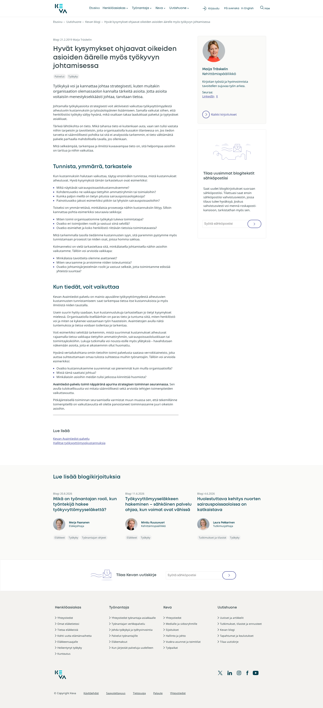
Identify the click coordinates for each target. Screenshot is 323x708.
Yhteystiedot (65, 618)
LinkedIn (208, 96)
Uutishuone (177, 8)
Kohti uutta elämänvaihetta (74, 635)
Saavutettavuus (115, 693)
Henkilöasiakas (114, 8)
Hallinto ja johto (176, 635)
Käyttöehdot (91, 693)
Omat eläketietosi (68, 624)
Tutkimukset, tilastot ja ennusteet (241, 624)
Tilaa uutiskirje (229, 641)
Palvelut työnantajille (125, 635)
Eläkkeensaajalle (67, 641)
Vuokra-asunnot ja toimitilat (183, 641)
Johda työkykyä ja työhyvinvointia (132, 629)
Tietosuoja (139, 693)
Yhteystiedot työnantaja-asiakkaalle (134, 618)
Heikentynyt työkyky (69, 647)
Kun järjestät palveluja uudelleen (132, 647)
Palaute (158, 693)
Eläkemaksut (119, 641)
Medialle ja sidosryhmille (181, 624)
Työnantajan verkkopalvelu (128, 624)
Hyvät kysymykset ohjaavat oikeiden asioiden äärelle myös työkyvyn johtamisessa (157, 22)
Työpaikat (172, 647)
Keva (159, 8)
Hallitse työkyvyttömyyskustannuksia (79, 443)
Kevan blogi (92, 22)
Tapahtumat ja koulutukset (236, 635)
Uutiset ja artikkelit (232, 618)
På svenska (231, 8)
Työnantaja (140, 8)
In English (247, 8)
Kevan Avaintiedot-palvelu (71, 439)
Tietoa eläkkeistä (67, 629)
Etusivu (94, 8)
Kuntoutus (63, 653)
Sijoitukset (172, 629)
